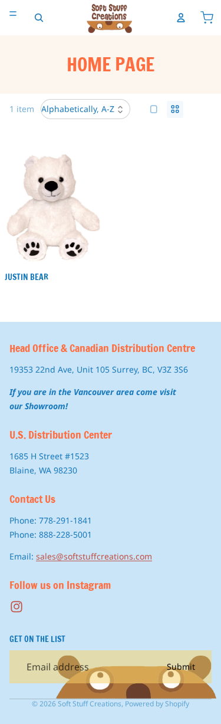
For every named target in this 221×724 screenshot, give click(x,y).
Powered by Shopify (157, 704)
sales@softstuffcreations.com (94, 556)
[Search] (39, 18)
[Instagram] (16, 607)
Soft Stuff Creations (89, 704)
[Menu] (13, 13)
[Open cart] (207, 18)
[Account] (181, 18)
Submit (181, 667)
